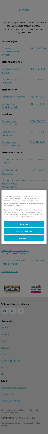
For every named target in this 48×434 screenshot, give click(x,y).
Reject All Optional (24, 231)
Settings (24, 224)
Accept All (24, 238)
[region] (24, 217)
